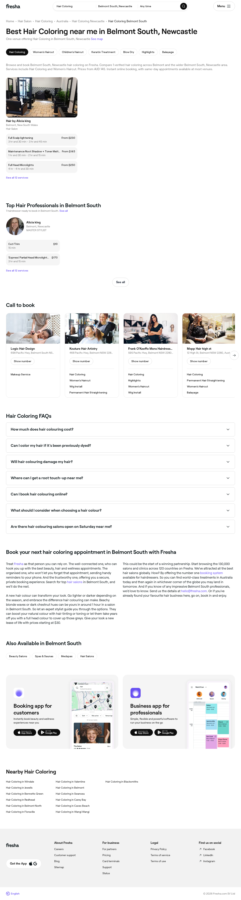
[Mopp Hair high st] (209, 355)
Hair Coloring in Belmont (70, 787)
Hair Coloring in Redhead (20, 799)
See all (120, 282)
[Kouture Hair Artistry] (92, 355)
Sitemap (59, 867)
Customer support (65, 855)
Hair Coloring (44, 21)
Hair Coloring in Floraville (20, 811)
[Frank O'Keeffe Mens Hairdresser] (151, 355)
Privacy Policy (159, 849)
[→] (234, 355)
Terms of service (160, 855)
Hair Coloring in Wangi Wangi (72, 811)
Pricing (106, 855)
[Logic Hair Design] (33, 355)
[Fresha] (13, 6)
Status (106, 873)
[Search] (183, 6)
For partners (109, 849)
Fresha (18, 564)
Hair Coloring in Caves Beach (73, 805)
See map (97, 39)
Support (107, 867)
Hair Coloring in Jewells (19, 787)
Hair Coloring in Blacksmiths (121, 781)
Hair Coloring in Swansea (70, 793)
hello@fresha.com (194, 591)
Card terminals (111, 861)
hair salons (74, 582)
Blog (56, 861)
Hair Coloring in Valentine (70, 781)
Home (10, 21)
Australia (62, 21)
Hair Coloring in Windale (20, 781)
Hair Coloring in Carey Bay (71, 799)
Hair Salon (24, 21)
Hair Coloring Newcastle (88, 21)
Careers (59, 849)
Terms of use (158, 861)
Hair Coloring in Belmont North (24, 805)
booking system (211, 573)
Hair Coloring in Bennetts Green (24, 793)
